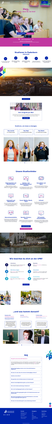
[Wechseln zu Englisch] (49, 3)
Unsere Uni (22, 1)
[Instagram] (5, 414)
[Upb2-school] (50, 404)
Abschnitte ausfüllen (38, 264)
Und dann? (24, 3)
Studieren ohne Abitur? (16, 375)
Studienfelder (33, 1)
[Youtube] (7, 414)
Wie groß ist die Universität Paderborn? (19, 358)
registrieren (14, 271)
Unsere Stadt (28, 1)
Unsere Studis (17, 1)
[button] (33, 345)
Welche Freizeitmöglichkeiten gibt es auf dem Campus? (22, 382)
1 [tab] (24, 162)
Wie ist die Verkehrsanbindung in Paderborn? (20, 385)
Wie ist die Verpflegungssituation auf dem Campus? (21, 389)
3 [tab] (27, 162)
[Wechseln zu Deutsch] (49, 1)
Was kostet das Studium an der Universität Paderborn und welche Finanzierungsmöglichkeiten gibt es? (24, 397)
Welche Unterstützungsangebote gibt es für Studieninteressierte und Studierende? (25, 393)
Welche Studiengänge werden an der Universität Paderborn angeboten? (23, 369)
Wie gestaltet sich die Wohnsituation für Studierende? (22, 379)
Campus (34, 362)
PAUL (38, 271)
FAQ (28, 3)
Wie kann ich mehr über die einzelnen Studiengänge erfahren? (24, 372)
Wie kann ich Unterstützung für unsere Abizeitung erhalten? (23, 400)
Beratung (20, 265)
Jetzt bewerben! (26, 39)
